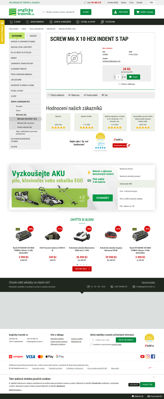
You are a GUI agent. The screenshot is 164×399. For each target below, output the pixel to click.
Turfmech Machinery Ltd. (111, 61)
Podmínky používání (55, 368)
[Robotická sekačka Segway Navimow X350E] (111, 236)
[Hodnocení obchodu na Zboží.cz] (122, 145)
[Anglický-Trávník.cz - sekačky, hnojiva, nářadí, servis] (21, 15)
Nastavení (134, 385)
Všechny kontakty (148, 282)
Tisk (106, 95)
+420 (94, 3)
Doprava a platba (77, 339)
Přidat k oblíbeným (128, 84)
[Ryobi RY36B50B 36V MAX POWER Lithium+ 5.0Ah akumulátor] (24, 236)
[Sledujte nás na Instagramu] (148, 358)
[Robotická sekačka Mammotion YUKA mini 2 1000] (82, 236)
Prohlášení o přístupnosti (74, 368)
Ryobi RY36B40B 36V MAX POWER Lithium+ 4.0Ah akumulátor (140, 250)
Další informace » (15, 390)
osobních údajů (116, 344)
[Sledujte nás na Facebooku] (153, 358)
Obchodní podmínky (57, 339)
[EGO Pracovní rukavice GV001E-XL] (53, 236)
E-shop (17, 22)
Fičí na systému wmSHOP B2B (97, 368)
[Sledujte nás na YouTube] (142, 358)
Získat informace (126, 340)
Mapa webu (115, 368)
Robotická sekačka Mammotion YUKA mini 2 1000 (82, 249)
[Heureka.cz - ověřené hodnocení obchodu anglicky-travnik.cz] (100, 142)
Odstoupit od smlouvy (57, 344)
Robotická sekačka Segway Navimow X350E (111, 249)
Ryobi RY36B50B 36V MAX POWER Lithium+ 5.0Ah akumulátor (23, 250)
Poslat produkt (92, 95)
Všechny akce (81, 269)
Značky (33, 36)
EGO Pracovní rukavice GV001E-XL (53, 249)
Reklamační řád (76, 342)
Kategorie (17, 36)
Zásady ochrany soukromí (58, 342)
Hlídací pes (75, 95)
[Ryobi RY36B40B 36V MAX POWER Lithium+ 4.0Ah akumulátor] (140, 236)
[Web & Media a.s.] (151, 368)
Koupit (135, 77)
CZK (151, 3)
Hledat (86, 12)
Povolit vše (147, 385)
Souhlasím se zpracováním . (107, 344)
